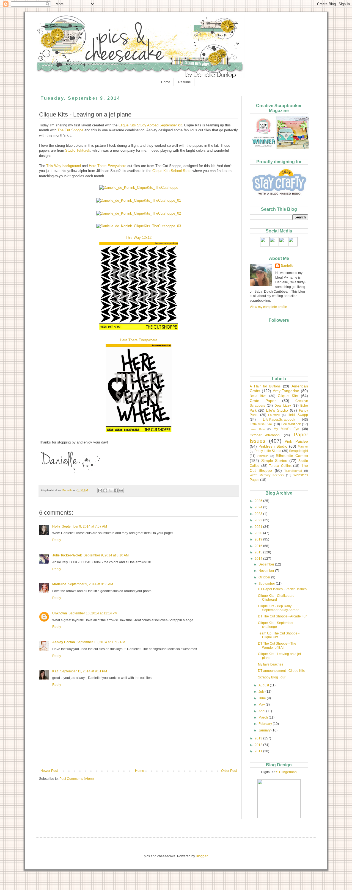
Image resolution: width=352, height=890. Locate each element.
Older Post (229, 771)
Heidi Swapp (298, 415)
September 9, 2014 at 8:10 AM (106, 555)
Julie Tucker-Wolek (67, 555)
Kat (55, 671)
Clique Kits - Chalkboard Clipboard (276, 597)
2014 (259, 559)
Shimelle (262, 456)
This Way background (63, 166)
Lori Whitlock (291, 424)
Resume (184, 82)
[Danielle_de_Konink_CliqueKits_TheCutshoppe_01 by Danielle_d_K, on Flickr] (138, 200)
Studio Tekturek (77, 150)
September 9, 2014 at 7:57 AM (84, 526)
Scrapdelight (298, 451)
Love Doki (257, 429)
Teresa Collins (280, 466)
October (264, 577)
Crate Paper (263, 400)
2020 (259, 533)
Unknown (59, 613)
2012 (259, 745)
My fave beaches (270, 664)
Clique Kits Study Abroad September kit (150, 125)
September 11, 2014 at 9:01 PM (83, 671)
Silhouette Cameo (292, 455)
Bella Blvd (258, 396)
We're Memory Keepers (267, 475)
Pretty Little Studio (267, 451)
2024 (259, 507)
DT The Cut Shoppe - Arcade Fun (282, 616)
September (267, 584)
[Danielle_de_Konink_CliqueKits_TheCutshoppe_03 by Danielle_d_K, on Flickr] (138, 226)
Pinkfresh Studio (272, 446)
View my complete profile (268, 307)
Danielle (287, 266)
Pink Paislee (296, 441)
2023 (259, 514)
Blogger (201, 856)
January (264, 730)
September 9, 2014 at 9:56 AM (90, 584)
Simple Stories (274, 460)
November (266, 571)
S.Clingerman (286, 772)
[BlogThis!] (105, 490)
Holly (56, 526)
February (265, 724)
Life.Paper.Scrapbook (279, 420)
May (262, 704)
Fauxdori (274, 415)
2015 (259, 552)
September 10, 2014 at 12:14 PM (92, 613)
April (262, 711)
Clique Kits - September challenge (275, 625)
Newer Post (49, 771)
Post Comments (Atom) (76, 779)
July (261, 692)
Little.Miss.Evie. (261, 424)
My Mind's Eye (286, 429)
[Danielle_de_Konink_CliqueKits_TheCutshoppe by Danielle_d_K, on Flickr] (139, 187)
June (262, 698)
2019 (259, 539)
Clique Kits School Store (171, 171)
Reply (56, 540)
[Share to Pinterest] (121, 490)
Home (165, 82)
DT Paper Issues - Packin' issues (282, 589)
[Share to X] (110, 490)
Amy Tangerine (286, 391)
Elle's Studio (277, 410)
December (266, 564)
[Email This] (100, 490)
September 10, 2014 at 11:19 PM (100, 642)
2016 (259, 546)
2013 (259, 738)
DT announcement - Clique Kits (281, 671)
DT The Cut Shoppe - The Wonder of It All (277, 645)
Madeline (59, 584)
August (264, 685)
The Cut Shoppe (70, 130)
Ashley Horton (63, 642)
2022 (259, 520)
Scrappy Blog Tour (271, 677)
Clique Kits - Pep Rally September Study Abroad (278, 608)
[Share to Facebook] (116, 490)
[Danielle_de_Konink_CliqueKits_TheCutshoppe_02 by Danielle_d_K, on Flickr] (138, 213)
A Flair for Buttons (265, 386)
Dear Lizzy (282, 405)
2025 (259, 501)
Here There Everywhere (107, 166)
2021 (259, 527)
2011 (259, 751)
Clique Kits (288, 395)
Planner (303, 446)
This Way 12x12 (139, 237)
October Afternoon (265, 435)
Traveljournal (293, 470)
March (263, 717)
